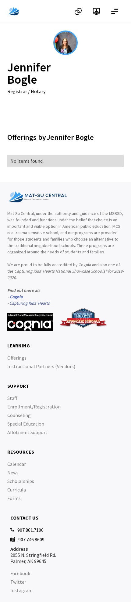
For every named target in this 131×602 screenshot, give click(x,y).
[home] (38, 11)
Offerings (17, 358)
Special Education (25, 424)
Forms (14, 498)
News (13, 473)
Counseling (19, 415)
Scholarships (20, 481)
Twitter (18, 582)
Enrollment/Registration (34, 407)
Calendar (16, 464)
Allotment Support (27, 432)
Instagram (21, 590)
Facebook (20, 573)
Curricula (16, 490)
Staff (12, 398)
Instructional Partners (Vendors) (41, 366)
